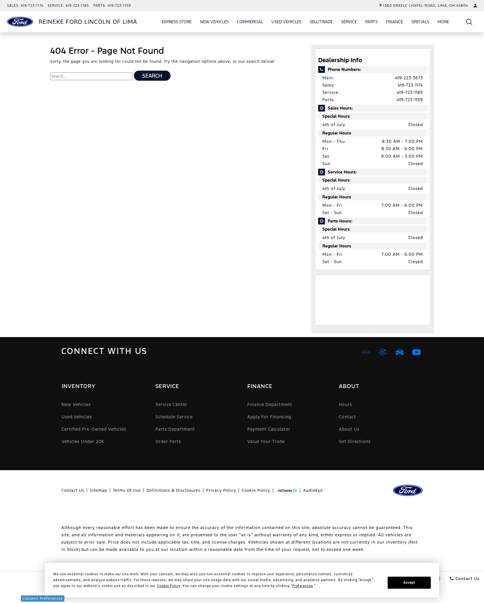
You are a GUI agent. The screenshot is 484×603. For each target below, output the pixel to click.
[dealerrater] (383, 352)
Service (349, 21)
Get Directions (355, 441)
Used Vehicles (286, 21)
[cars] (366, 352)
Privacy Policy (221, 490)
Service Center (171, 404)
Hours (345, 404)
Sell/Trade (321, 21)
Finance (394, 21)
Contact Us (72, 490)
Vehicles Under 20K (83, 441)
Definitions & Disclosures (173, 490)
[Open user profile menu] (475, 5)
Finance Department (269, 404)
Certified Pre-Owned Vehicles (94, 429)
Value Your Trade (266, 441)
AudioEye (313, 490)
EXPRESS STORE (177, 21)
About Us (349, 429)
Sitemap (98, 490)
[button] (469, 21)
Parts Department (175, 429)
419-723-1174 (410, 85)
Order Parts (168, 441)
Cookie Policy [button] (168, 586)
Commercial (250, 21)
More (443, 22)
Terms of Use (127, 490)
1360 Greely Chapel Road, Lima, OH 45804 (425, 5)
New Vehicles (214, 21)
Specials (420, 21)
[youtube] (416, 352)
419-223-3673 (409, 77)
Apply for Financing (269, 416)
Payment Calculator (268, 429)
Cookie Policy (256, 490)
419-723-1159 (410, 99)
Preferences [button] (302, 586)
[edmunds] (400, 352)
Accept (409, 583)
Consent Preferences (43, 598)
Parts (371, 21)
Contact (347, 416)
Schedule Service (174, 416)
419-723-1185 (410, 92)
